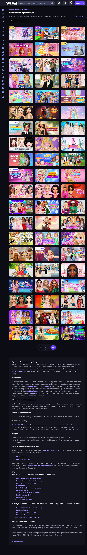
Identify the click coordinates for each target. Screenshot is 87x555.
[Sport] (3, 81)
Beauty (17, 9)
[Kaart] (3, 59)
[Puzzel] (3, 66)
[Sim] (3, 77)
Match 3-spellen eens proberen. (40, 465)
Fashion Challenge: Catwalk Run (39, 386)
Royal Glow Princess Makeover (29, 488)
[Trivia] (3, 88)
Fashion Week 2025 (24, 495)
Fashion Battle (32, 391)
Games (11, 9)
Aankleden (25, 9)
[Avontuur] (3, 48)
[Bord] (3, 51)
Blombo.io (20, 485)
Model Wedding (18, 425)
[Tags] (3, 97)
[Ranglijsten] (3, 35)
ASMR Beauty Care (24, 500)
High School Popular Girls (26, 483)
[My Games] (65, 3)
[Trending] (3, 21)
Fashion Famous (34, 393)
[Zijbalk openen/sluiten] (3, 3)
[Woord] (3, 91)
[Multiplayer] (3, 32)
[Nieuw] (3, 17)
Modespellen (21, 457)
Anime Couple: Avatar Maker (27, 492)
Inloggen (80, 3)
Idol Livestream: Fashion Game (28, 478)
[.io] (3, 55)
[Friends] (59, 3)
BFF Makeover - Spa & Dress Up (29, 481)
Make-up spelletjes (24, 459)
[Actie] (3, 41)
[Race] (3, 70)
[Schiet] (3, 73)
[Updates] (3, 24)
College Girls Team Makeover (28, 517)
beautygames (49, 450)
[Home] (3, 10)
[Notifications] (71, 3)
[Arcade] (3, 44)
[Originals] (3, 28)
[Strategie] (3, 84)
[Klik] (3, 62)
